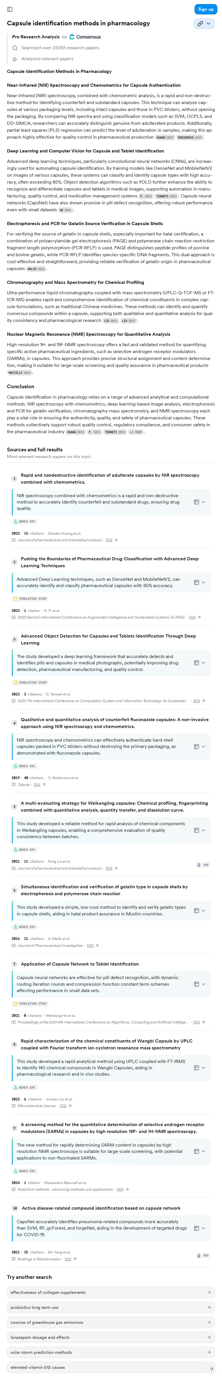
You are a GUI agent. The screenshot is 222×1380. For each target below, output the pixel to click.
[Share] (204, 23)
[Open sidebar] (10, 9)
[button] (206, 9)
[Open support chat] (211, 1369)
